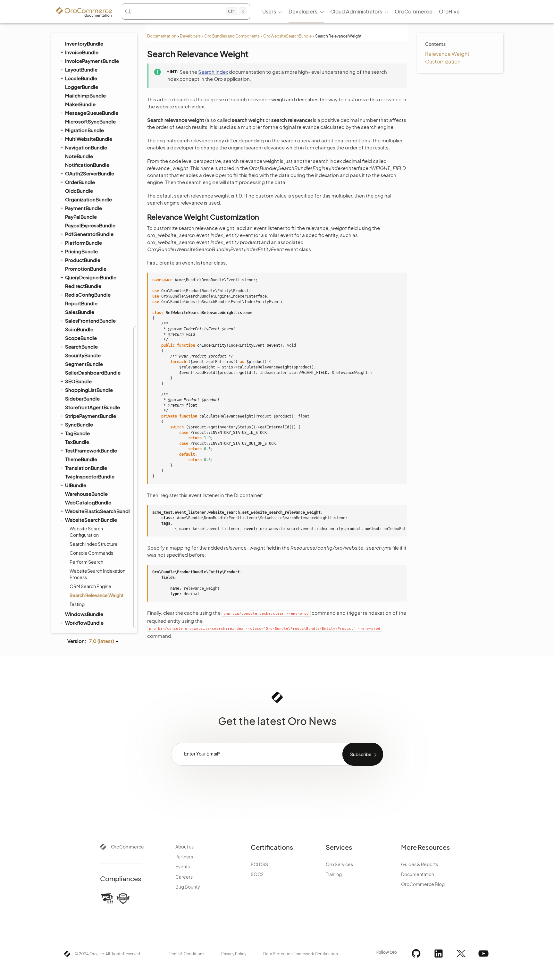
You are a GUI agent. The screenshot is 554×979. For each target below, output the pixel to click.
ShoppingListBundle (89, 390)
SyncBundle (79, 424)
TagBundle (77, 433)
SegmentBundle (84, 364)
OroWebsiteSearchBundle (287, 36)
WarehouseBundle (86, 494)
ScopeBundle (81, 338)
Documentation (161, 36)
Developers (190, 36)
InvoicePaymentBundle (92, 61)
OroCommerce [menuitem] (413, 11)
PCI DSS (259, 864)
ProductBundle (82, 260)
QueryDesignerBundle (90, 277)
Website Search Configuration (86, 532)
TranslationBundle (86, 468)
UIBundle (75, 485)
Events (182, 866)
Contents (435, 44)
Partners (184, 856)
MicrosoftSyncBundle (90, 121)
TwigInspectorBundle (89, 476)
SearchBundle (81, 346)
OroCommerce (127, 846)
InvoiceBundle (81, 52)
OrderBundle (80, 182)
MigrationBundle (84, 130)
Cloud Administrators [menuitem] (356, 11)
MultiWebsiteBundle (88, 139)
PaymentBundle (83, 208)
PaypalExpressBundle (90, 225)
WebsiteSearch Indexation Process (97, 574)
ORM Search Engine (90, 586)
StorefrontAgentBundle (92, 407)
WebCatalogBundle (88, 502)
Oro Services (339, 864)
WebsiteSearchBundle (91, 520)
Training (334, 874)
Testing (77, 604)
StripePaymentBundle (90, 416)
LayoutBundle (81, 69)
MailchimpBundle (85, 95)
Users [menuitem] (269, 11)
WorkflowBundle (84, 623)
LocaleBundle (81, 78)
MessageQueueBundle (91, 113)
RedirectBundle (83, 286)
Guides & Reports (419, 864)
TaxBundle (77, 442)
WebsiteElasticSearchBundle (97, 511)
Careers (184, 877)
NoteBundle (79, 156)
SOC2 (257, 874)
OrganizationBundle (88, 199)
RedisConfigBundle (88, 294)
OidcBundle (79, 191)
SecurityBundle (83, 355)
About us (184, 846)
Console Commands (91, 553)
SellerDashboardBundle (93, 372)
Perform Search (86, 562)
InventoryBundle (84, 43)
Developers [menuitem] (303, 11)
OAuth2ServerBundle (89, 173)
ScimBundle (79, 329)
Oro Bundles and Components (232, 36)
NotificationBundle (87, 165)
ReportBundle (81, 303)
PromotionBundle (85, 269)
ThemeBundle (81, 459)
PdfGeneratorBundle (89, 234)
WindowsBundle (84, 614)
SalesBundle (79, 312)
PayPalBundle (81, 217)
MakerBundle (80, 104)
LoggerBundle (81, 87)
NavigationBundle (86, 147)
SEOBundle (78, 381)
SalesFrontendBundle (90, 320)
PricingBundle (81, 251)
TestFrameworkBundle (91, 450)
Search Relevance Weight (97, 595)
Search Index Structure (94, 544)
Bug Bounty (187, 887)
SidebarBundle (82, 398)
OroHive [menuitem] (449, 11)
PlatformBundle (83, 243)
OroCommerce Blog (423, 884)
